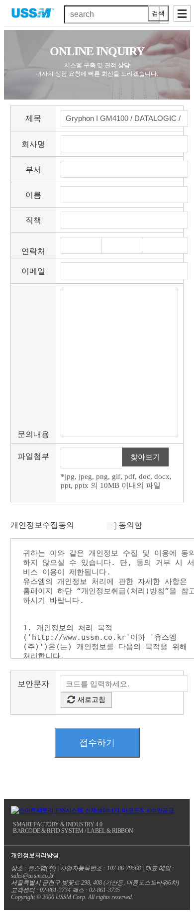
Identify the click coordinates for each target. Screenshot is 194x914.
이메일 (33, 271)
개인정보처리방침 (35, 855)
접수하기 (97, 743)
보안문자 (33, 684)
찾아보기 (145, 457)
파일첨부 (33, 456)
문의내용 (33, 434)
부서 (33, 169)
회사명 (33, 144)
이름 (33, 195)
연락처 (33, 251)
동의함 (130, 525)
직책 (33, 220)
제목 (33, 118)
